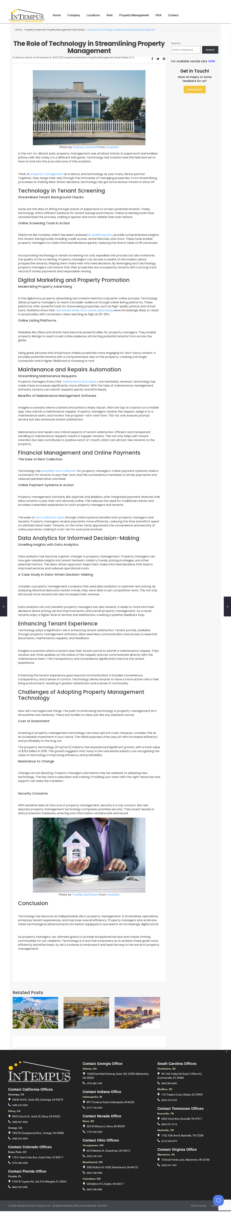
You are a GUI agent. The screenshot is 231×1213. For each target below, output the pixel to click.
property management (46, 174)
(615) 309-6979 (169, 1141)
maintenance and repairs (80, 381)
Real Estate (78, 29)
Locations (93, 15)
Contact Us (194, 89)
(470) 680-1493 (94, 1083)
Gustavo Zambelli (85, 147)
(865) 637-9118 (169, 1124)
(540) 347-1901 (169, 1165)
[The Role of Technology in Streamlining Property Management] (89, 107)
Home (57, 15)
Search (175, 43)
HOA (158, 15)
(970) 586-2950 (20, 1163)
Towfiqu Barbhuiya (85, 895)
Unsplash (112, 147)
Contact (173, 15)
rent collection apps (49, 517)
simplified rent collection (58, 471)
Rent (110, 15)
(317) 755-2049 (94, 1107)
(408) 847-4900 (20, 1122)
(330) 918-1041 (94, 1156)
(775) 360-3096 (94, 1132)
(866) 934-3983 (20, 1187)
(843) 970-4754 (169, 1100)
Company (73, 15)
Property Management (134, 15)
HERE (211, 61)
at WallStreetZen (100, 235)
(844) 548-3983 (94, 1172)
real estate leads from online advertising (84, 310)
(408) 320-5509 (20, 1105)
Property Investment (35, 29)
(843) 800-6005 (169, 1083)
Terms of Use (198, 1205)
